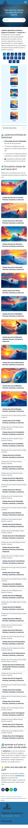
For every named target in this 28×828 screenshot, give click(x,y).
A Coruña (14, 75)
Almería (14, 98)
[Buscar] (22, 19)
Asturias (14, 109)
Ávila (14, 121)
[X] (7, 789)
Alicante (14, 86)
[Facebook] (3, 789)
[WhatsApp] (11, 789)
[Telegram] (15, 789)
